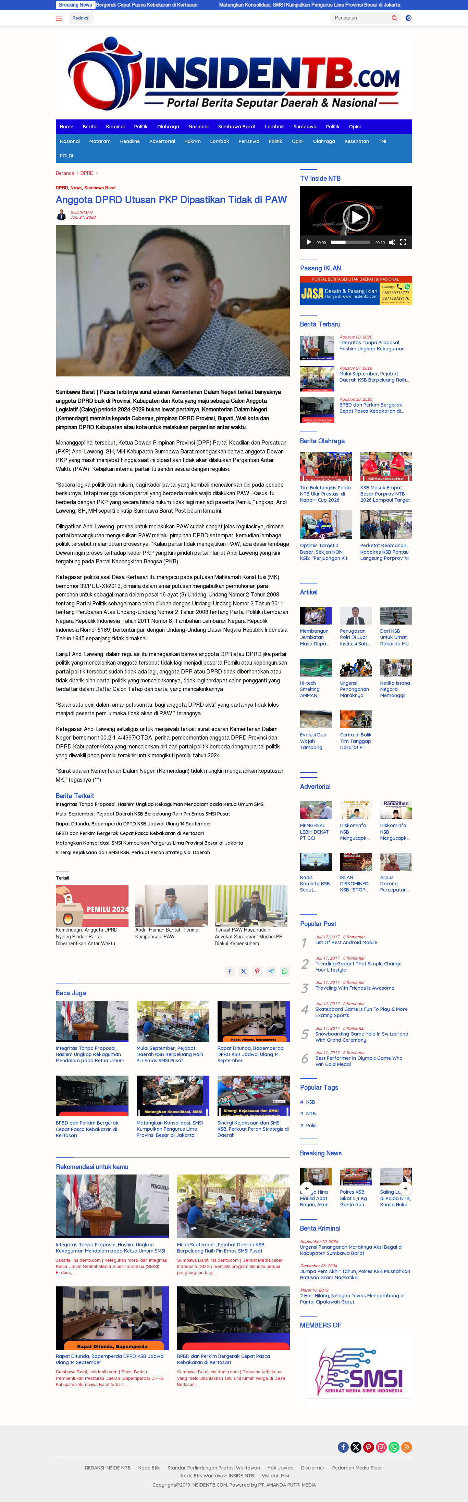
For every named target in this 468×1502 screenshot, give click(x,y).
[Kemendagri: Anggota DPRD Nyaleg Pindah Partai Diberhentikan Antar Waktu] (92, 906)
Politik (141, 127)
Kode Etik (149, 1468)
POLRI (66, 156)
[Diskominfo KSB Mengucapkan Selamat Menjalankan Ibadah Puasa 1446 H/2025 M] (396, 810)
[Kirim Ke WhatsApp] (285, 971)
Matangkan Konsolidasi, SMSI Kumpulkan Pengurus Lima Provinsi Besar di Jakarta (250, 5)
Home (66, 127)
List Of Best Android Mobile (346, 942)
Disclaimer (313, 1468)
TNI (382, 141)
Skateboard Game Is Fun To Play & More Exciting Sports (362, 1012)
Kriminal (115, 127)
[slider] (350, 242)
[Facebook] (343, 1448)
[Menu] (60, 18)
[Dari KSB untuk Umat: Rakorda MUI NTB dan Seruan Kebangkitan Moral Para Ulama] (396, 616)
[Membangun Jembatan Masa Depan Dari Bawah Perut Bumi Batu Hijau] (316, 616)
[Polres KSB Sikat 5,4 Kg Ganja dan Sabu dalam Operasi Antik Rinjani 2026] (356, 1176)
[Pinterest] (368, 1448)
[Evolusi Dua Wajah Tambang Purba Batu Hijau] (316, 719)
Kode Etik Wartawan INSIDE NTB (217, 1476)
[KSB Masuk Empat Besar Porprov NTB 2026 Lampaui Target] (386, 466)
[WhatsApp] (394, 1448)
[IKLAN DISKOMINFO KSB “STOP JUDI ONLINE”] (356, 862)
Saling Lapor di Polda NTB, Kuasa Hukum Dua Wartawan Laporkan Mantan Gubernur (396, 1198)
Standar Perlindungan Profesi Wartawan (214, 1468)
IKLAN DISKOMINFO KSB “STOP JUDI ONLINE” (355, 883)
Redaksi (81, 18)
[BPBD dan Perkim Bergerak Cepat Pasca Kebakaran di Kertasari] (92, 1096)
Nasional (199, 127)
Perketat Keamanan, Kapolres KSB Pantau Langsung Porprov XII (384, 551)
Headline (130, 141)
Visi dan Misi (275, 1476)
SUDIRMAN (81, 212)
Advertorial (162, 141)
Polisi (312, 1125)
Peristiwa (249, 141)
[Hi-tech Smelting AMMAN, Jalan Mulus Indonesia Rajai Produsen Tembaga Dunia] (316, 668)
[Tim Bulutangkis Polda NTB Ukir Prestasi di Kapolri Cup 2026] (326, 466)
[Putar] (309, 242)
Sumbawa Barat (237, 127)
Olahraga (168, 127)
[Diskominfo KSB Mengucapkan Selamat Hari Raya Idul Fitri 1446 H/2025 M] (356, 810)
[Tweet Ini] (243, 971)
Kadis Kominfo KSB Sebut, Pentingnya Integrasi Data (315, 883)
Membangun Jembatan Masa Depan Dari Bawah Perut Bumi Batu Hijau (314, 637)
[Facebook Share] (230, 971)
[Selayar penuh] (403, 242)
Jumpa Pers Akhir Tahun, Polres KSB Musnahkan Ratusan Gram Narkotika (355, 1274)
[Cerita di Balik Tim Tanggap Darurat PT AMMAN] (356, 719)
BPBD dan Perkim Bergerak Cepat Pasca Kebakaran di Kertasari (130, 833)
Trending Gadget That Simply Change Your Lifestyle (359, 967)
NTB (311, 1114)
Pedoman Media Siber (357, 1468)
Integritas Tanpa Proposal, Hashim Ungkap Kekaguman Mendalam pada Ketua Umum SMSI (160, 804)
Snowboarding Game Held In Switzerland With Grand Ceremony (362, 1037)
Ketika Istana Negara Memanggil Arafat (395, 689)
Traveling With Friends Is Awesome (355, 988)
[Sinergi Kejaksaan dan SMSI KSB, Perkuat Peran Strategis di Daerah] (254, 1096)
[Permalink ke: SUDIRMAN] (61, 215)
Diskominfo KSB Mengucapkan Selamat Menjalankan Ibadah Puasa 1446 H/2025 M (396, 831)
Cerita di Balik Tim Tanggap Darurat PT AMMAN (356, 741)
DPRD (62, 188)
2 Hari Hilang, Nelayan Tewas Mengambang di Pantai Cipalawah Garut (352, 1299)
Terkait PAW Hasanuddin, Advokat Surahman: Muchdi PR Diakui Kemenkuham (248, 937)
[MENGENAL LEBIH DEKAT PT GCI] (316, 810)
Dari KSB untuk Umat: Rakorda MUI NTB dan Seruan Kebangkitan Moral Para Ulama (395, 637)
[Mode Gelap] (408, 18)
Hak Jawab (281, 1468)
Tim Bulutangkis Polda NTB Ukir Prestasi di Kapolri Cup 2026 (325, 494)
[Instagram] (381, 1448)
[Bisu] (392, 242)
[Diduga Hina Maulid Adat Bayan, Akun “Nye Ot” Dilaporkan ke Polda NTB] (316, 1176)
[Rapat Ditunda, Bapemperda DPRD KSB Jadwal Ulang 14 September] (254, 1021)
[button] (395, 17)
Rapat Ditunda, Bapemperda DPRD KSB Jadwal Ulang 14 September (133, 824)
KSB (310, 1102)
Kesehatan (357, 141)
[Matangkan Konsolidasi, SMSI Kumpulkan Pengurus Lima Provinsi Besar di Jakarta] (173, 1096)
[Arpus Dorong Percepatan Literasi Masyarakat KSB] (396, 862)
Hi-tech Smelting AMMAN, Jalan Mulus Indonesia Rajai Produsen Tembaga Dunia (313, 689)
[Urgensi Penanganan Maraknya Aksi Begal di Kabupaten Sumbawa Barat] (356, 668)
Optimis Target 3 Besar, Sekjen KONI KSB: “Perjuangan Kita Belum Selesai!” (325, 551)
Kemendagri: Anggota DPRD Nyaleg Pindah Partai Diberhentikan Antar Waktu (87, 937)
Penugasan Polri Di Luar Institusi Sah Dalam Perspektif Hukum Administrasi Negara (354, 637)
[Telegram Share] (271, 971)
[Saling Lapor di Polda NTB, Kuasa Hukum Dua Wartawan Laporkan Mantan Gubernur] (396, 1176)
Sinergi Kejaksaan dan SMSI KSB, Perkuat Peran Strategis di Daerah (133, 852)
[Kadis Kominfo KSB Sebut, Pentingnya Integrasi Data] (316, 862)
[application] (356, 217)
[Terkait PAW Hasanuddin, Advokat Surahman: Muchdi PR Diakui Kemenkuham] (251, 906)
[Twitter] (355, 1448)
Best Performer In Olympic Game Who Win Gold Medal (359, 1061)
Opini (355, 127)
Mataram (100, 141)
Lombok (274, 127)
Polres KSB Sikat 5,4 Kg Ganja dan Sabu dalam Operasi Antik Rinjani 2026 (355, 1198)
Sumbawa (305, 127)
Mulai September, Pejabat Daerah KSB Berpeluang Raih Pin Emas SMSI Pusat (143, 814)
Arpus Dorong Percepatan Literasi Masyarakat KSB (394, 883)
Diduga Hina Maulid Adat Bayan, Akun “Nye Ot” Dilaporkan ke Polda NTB (315, 1198)
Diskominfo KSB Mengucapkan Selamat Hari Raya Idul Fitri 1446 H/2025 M (355, 831)
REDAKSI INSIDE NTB (108, 1468)
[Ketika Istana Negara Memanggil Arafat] (396, 668)
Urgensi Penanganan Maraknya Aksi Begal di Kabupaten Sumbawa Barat (354, 689)
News (76, 188)
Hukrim (193, 141)
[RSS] (406, 1448)
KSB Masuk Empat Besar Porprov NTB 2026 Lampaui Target (385, 494)
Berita (90, 127)
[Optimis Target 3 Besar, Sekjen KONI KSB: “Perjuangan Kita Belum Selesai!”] (326, 524)
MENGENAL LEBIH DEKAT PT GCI (314, 831)
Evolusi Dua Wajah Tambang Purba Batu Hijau (313, 741)
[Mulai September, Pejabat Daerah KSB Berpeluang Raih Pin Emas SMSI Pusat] (173, 1021)
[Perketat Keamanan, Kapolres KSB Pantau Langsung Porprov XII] (386, 524)
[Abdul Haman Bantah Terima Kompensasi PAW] (171, 906)
